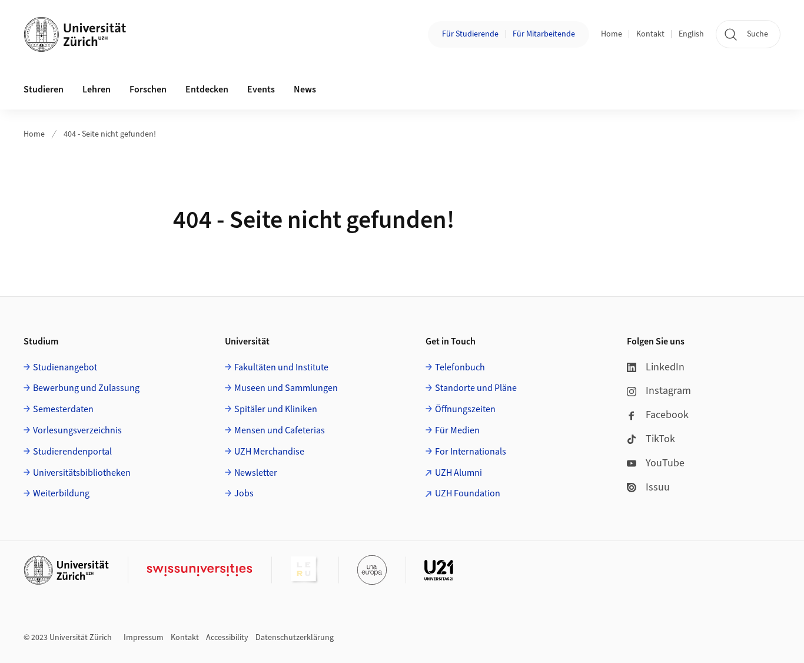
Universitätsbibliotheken (82, 472)
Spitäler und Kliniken (275, 409)
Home (611, 34)
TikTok (660, 439)
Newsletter (255, 472)
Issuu (658, 487)
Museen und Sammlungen (286, 388)
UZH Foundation (467, 493)
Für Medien (457, 430)
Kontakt (650, 34)
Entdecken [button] (206, 89)
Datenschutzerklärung (294, 638)
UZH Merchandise (269, 451)
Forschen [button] (148, 89)
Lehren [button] (96, 89)
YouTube (665, 463)
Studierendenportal (72, 451)
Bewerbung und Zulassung (86, 388)
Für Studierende (470, 34)
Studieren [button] (44, 89)
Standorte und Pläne (476, 388)
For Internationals (470, 451)
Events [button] (261, 89)
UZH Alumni (458, 472)
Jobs (244, 493)
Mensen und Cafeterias (279, 430)
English (691, 34)
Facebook (667, 414)
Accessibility (227, 638)
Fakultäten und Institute (281, 367)
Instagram (668, 390)
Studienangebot (65, 367)
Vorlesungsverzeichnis (77, 430)
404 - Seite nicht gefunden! (110, 134)
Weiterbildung (61, 493)
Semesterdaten (63, 409)
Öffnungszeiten (465, 409)
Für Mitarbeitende (544, 34)
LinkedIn (665, 367)
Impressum (144, 638)
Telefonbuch (460, 367)
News (305, 89)
